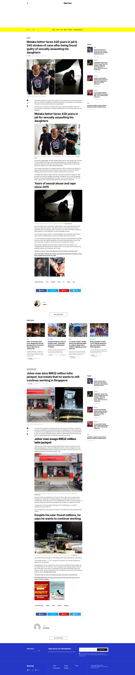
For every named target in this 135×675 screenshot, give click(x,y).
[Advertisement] (67, 17)
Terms (76, 665)
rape (74, 282)
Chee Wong (46, 628)
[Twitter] (33, 670)
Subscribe (101, 649)
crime (47, 282)
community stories (39, 605)
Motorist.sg (74, 555)
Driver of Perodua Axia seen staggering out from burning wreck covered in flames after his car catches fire (35, 345)
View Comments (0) (58, 314)
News (28, 37)
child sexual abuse (39, 282)
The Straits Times (68, 223)
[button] (27, 3)
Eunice (45, 304)
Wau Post (67, 3)
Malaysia (59, 605)
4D (47, 505)
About (54, 665)
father (59, 282)
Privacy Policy (56, 668)
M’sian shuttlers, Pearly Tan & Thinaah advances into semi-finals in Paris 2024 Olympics (98, 344)
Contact (66, 665)
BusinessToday (37, 494)
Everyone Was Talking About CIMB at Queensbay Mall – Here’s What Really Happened (101, 95)
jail (63, 282)
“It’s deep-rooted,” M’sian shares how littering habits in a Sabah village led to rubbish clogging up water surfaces (77, 345)
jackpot (47, 605)
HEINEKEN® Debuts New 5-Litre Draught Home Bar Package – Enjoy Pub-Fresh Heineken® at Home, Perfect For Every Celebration (101, 66)
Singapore (66, 605)
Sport (94, 339)
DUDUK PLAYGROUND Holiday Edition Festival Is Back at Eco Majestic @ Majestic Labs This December (101, 81)
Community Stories (31, 369)
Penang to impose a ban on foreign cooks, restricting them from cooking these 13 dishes (57, 344)
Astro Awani (45, 160)
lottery (53, 605)
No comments (31, 359)
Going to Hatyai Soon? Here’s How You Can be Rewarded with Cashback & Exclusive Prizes (101, 52)
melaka (68, 282)
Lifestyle (96, 60)
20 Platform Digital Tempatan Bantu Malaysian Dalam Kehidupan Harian (96, 106)
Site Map (66, 668)
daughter (53, 282)
